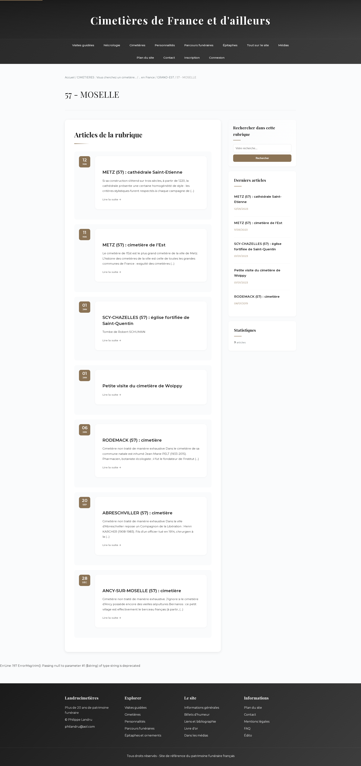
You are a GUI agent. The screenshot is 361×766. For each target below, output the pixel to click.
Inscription (192, 57)
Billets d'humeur (197, 714)
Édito (248, 735)
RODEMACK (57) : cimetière (132, 440)
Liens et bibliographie (200, 721)
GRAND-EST (165, 77)
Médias (283, 45)
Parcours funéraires (198, 45)
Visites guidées (83, 45)
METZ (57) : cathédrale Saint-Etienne (142, 172)
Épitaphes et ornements (143, 735)
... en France (147, 77)
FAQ (247, 728)
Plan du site (145, 57)
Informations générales (201, 707)
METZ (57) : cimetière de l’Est (133, 245)
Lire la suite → (111, 199)
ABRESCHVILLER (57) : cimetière (137, 512)
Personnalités (165, 45)
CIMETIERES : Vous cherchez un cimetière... (106, 77)
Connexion (216, 57)
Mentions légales (256, 721)
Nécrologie (112, 45)
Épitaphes (230, 45)
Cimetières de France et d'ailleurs (180, 20)
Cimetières (137, 45)
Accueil (69, 77)
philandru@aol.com (80, 726)
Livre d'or (191, 728)
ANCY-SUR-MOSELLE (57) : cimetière (141, 590)
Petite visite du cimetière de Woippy (142, 385)
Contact (169, 57)
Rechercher (262, 158)
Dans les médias (196, 735)
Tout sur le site (258, 45)
